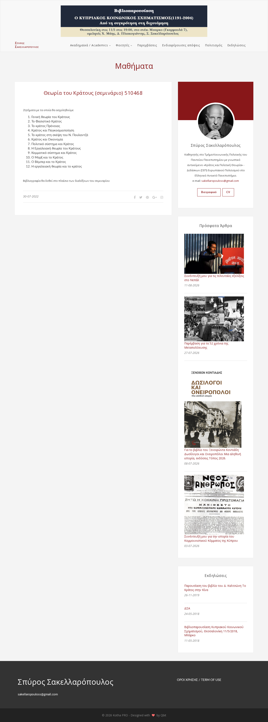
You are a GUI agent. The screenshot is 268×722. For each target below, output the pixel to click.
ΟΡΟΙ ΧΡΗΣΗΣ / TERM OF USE (199, 680)
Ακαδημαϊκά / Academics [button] (89, 45)
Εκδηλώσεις (236, 45)
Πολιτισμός (213, 45)
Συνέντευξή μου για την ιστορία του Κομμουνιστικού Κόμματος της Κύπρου (211, 538)
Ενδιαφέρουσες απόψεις (181, 45)
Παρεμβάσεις (147, 45)
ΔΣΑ (187, 608)
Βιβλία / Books (84, 57)
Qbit (163, 715)
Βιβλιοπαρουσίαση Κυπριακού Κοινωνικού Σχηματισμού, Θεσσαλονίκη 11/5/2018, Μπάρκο (214, 631)
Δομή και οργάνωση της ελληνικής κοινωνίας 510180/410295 (205, 77)
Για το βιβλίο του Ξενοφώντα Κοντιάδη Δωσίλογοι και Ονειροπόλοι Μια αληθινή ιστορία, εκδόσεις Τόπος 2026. (212, 454)
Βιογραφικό (209, 192)
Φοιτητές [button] (122, 45)
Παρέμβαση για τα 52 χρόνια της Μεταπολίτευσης (206, 345)
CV (228, 192)
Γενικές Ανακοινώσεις (133, 57)
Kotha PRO (121, 715)
